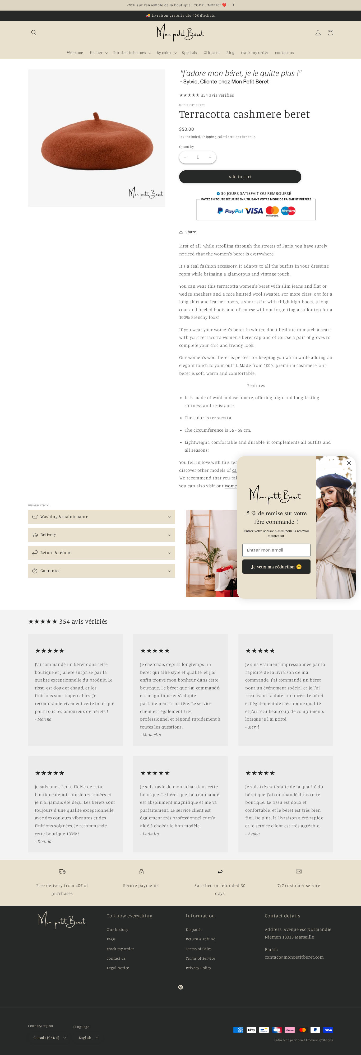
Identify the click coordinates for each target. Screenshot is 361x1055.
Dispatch (194, 929)
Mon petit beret (294, 1040)
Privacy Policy (198, 967)
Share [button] (191, 232)
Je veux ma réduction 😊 (276, 566)
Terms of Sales (199, 948)
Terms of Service (200, 958)
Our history (117, 929)
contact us (116, 958)
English (85, 1037)
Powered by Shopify (319, 1040)
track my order (120, 948)
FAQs (111, 939)
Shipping (209, 137)
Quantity (186, 146)
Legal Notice (118, 967)
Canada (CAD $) (46, 1037)
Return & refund (201, 939)
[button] (34, 32)
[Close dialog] (349, 463)
